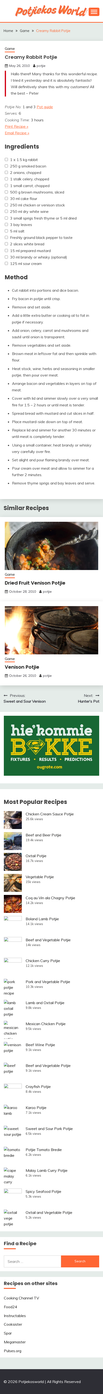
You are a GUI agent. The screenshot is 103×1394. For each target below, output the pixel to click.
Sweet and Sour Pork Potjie (49, 1128)
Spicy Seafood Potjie (43, 1191)
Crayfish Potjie (38, 1086)
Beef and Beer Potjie (43, 835)
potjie (41, 66)
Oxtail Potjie (36, 855)
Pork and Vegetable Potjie (48, 981)
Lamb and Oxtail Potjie (45, 1002)
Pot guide (45, 106)
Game (10, 48)
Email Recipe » (17, 132)
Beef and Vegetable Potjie (48, 939)
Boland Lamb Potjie (42, 918)
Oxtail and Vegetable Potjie (49, 1212)
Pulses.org (12, 1350)
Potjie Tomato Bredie (44, 1149)
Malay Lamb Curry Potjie (47, 1170)
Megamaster (15, 1342)
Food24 (10, 1306)
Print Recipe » (16, 126)
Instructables (15, 1315)
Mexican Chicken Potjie (46, 1023)
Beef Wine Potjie (40, 1044)
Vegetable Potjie (40, 876)
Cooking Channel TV (21, 1298)
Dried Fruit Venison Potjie (35, 583)
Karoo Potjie (36, 1107)
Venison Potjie (22, 667)
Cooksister (13, 1324)
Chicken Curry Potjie (43, 960)
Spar (8, 1333)
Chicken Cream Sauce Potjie (50, 814)
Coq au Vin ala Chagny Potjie (50, 897)
